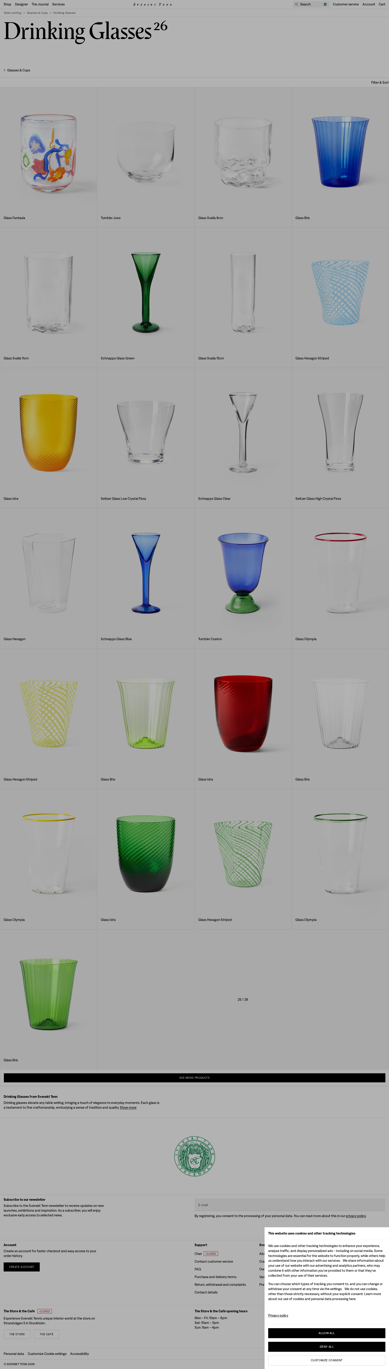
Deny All (327, 1346)
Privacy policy (278, 1315)
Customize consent (327, 1360)
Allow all (327, 1333)
